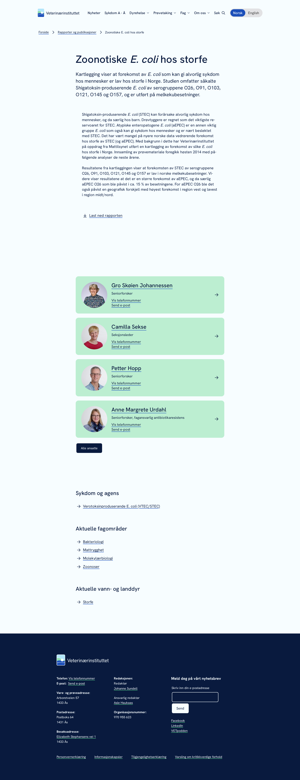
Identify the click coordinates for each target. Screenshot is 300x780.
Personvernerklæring (71, 757)
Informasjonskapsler (108, 757)
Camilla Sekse (128, 326)
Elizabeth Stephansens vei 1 (76, 737)
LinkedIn (177, 726)
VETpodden (179, 731)
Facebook (178, 721)
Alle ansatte (89, 448)
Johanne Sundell (126, 688)
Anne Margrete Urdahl (138, 409)
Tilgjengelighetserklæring (148, 757)
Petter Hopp (126, 368)
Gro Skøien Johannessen (142, 285)
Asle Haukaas (123, 703)
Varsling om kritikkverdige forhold (198, 757)
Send (180, 708)
